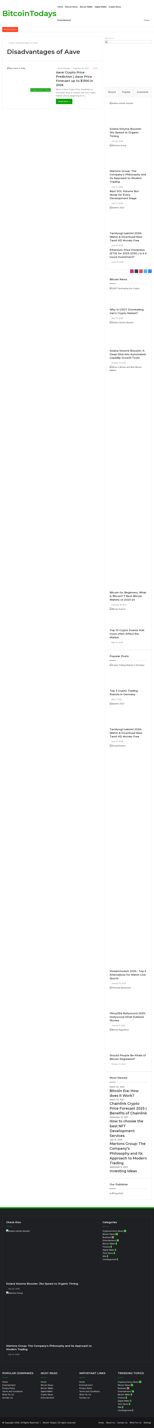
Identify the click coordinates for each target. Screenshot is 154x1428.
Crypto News (115, 7)
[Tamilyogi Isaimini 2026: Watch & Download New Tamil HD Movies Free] (128, 219)
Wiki (104, 1256)
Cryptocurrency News (113, 1231)
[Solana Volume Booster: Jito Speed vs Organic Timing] (128, 114)
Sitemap (147, 1422)
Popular (126, 92)
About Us (110, 1422)
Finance (106, 1247)
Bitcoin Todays (49, 1422)
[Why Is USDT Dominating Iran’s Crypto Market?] (128, 297)
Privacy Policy (8, 1388)
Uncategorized (109, 1259)
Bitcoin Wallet (86, 7)
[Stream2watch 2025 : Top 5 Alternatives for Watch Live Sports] (128, 856)
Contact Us (7, 1397)
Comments (142, 92)
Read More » (64, 101)
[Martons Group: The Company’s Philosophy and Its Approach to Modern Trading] (128, 156)
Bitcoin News (71, 7)
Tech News (108, 1253)
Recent (112, 92)
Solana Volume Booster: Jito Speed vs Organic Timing (126, 132)
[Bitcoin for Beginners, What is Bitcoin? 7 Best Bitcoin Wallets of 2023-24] (128, 478)
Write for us (109, 38)
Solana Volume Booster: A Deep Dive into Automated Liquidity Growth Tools (128, 354)
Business (107, 1237)
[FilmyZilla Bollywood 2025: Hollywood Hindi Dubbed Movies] (128, 999)
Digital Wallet (101, 7)
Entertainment (64, 20)
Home (60, 7)
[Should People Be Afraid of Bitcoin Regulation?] (128, 1041)
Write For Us (8, 1394)
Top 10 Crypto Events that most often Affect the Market (127, 634)
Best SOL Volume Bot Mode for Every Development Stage (124, 195)
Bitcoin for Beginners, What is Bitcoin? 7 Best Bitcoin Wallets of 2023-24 (128, 596)
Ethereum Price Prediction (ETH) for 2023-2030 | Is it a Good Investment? (128, 253)
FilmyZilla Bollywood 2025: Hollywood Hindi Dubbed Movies (128, 1017)
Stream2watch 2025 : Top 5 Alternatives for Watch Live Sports (128, 975)
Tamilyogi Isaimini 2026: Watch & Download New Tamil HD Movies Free (126, 237)
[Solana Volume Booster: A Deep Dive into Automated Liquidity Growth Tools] (128, 335)
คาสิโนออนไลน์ (116, 1193)
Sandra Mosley (64, 68)
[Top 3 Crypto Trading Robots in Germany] (128, 676)
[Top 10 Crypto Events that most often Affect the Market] (128, 618)
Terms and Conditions (12, 1391)
